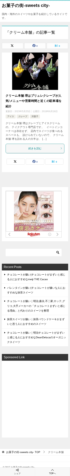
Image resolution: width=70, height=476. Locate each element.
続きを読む (35, 148)
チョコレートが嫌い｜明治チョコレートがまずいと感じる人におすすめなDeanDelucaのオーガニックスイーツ (36, 337)
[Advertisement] (35, 399)
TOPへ (52, 473)
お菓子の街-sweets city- (26, 5)
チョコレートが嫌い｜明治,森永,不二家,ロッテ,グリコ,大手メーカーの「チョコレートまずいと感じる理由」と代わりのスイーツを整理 (36, 306)
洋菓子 (35, 116)
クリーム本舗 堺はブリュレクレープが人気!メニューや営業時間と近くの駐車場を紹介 (34, 101)
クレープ (22, 116)
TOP (23, 452)
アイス (10, 116)
